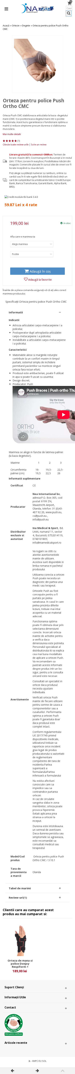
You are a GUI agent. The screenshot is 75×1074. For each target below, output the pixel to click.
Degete (26, 25)
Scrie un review (38, 144)
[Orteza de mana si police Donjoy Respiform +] (20, 940)
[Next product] (37, 1071)
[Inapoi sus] (62, 1071)
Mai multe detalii (12, 134)
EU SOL (42, 1061)
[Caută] (69, 13)
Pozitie (15, 254)
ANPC (35, 1061)
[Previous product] (12, 1071)
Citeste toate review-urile (16, 144)
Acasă (6, 25)
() (18, 140)
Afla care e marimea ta (22, 236)
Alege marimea (20, 244)
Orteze (15, 25)
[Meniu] (6, 8)
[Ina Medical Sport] (37, 7)
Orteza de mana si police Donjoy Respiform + (20, 963)
